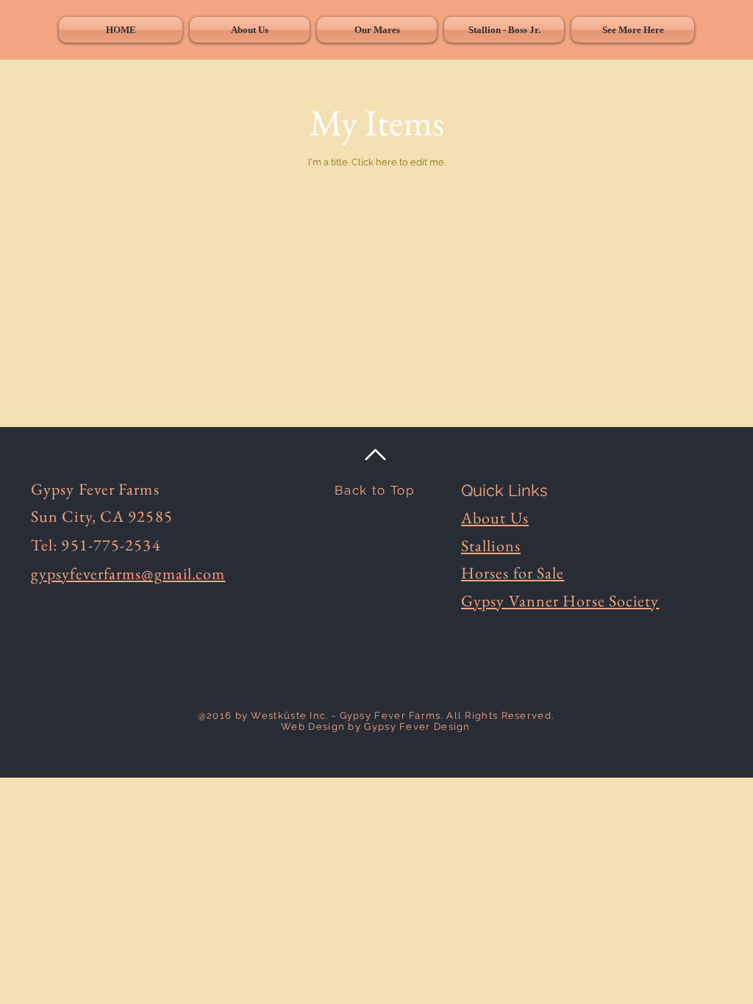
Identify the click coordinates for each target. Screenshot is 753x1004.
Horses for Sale (513, 573)
